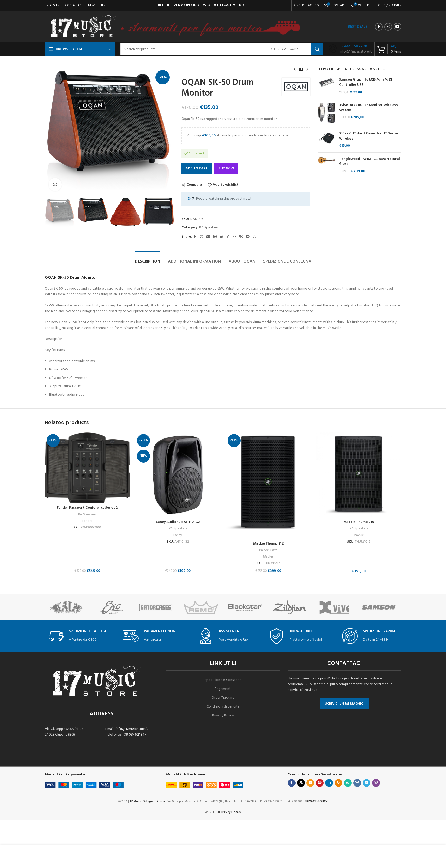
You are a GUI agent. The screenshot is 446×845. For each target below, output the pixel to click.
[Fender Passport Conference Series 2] (87, 467)
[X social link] (201, 237)
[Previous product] (295, 69)
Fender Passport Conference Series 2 (87, 508)
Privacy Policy (223, 715)
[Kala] (67, 607)
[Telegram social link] (247, 237)
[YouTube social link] (397, 27)
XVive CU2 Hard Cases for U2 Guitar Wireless (369, 136)
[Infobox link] (350, 49)
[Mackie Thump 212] (268, 485)
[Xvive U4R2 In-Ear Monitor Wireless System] (326, 113)
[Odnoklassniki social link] (228, 237)
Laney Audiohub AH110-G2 (178, 522)
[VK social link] (240, 237)
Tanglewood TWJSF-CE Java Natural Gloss (369, 161)
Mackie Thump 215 (358, 522)
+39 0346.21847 (134, 735)
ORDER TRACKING (306, 5)
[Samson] (379, 607)
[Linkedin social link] (221, 237)
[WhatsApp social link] (234, 237)
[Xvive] (334, 607)
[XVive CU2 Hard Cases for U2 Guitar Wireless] (326, 139)
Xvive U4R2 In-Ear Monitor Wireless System (368, 108)
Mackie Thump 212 (268, 544)
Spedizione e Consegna (223, 680)
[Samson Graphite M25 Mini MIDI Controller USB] (326, 86)
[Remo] (200, 607)
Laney (177, 535)
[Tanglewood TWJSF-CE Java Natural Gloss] (326, 165)
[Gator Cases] (156, 607)
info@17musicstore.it (132, 729)
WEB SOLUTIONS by (223, 812)
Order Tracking (223, 698)
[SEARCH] (317, 49)
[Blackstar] (245, 607)
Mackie (268, 556)
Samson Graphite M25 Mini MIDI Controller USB (365, 82)
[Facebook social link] (379, 27)
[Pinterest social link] (215, 237)
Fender (87, 521)
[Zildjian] (290, 607)
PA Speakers (208, 228)
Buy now (226, 168)
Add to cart (197, 168)
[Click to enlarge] (55, 184)
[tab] (147, 259)
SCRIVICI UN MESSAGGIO (344, 703)
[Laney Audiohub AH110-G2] (178, 475)
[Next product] (307, 69)
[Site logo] (83, 27)
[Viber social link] (254, 237)
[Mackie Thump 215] (358, 475)
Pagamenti (223, 689)
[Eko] (111, 607)
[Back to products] (301, 69)
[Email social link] (208, 237)
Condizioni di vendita (223, 707)
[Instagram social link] (388, 27)
